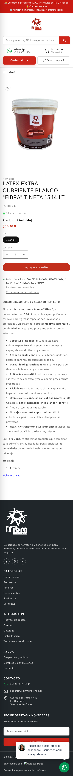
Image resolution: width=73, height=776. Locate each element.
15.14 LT (11, 239)
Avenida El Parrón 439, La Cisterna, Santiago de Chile (24, 701)
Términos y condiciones (18, 641)
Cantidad (7, 247)
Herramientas (12, 593)
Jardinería (10, 598)
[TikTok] (23, 561)
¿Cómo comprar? (53, 60)
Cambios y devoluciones (18, 662)
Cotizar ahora (19, 60)
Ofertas (8, 625)
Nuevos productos (15, 619)
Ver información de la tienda (22, 292)
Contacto (9, 668)
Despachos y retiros (16, 657)
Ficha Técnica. (11, 475)
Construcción (11, 577)
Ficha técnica (12, 635)
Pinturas (9, 587)
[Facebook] (7, 561)
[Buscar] (64, 40)
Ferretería (10, 582)
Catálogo (9, 630)
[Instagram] (15, 561)
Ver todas (9, 603)
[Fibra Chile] (36, 24)
